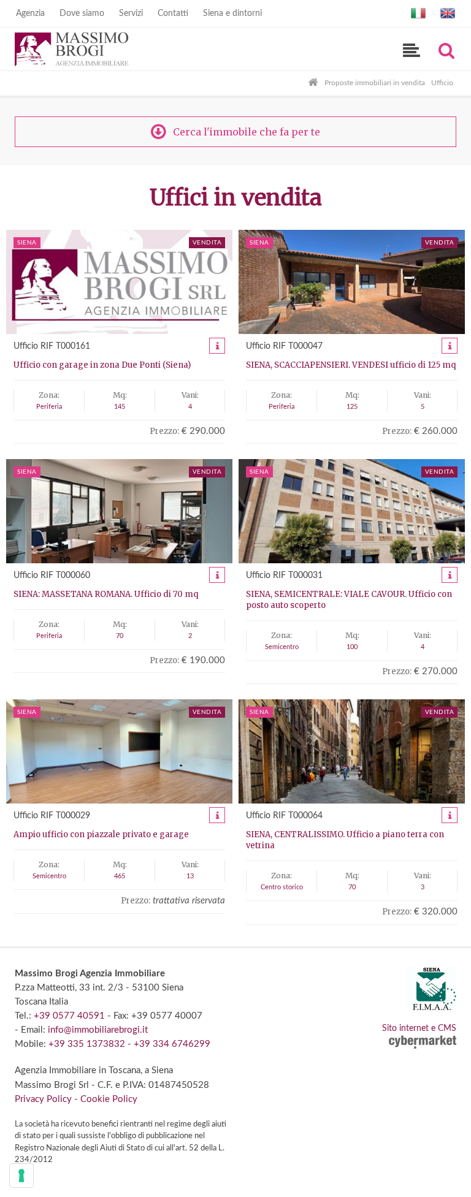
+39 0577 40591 (69, 1015)
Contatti (173, 13)
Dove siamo (81, 13)
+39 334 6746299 (172, 1044)
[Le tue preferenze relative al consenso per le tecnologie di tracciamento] (21, 1175)
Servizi (131, 13)
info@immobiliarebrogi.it (98, 1030)
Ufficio (442, 82)
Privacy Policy (43, 1099)
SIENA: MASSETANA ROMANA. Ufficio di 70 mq (105, 594)
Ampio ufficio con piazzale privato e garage (101, 834)
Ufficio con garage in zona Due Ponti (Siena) (102, 365)
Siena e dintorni (232, 13)
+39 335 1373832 (86, 1044)
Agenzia (30, 13)
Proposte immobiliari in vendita (374, 82)
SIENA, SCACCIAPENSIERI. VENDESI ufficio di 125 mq (351, 365)
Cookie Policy (108, 1099)
